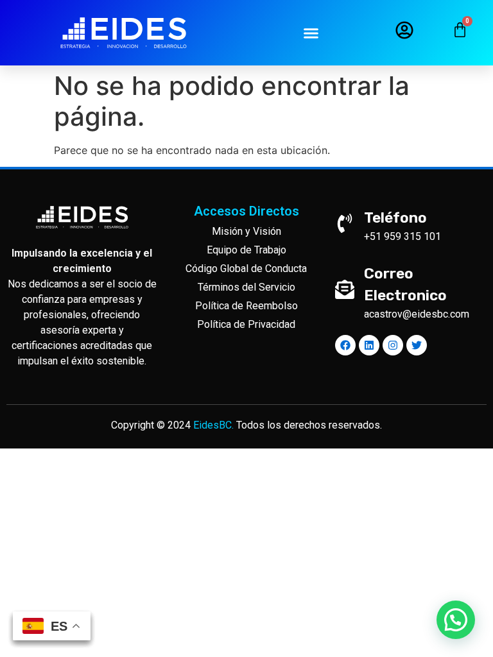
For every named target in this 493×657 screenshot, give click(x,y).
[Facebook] (345, 345)
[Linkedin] (369, 345)
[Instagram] (393, 345)
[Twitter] (416, 345)
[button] (311, 33)
